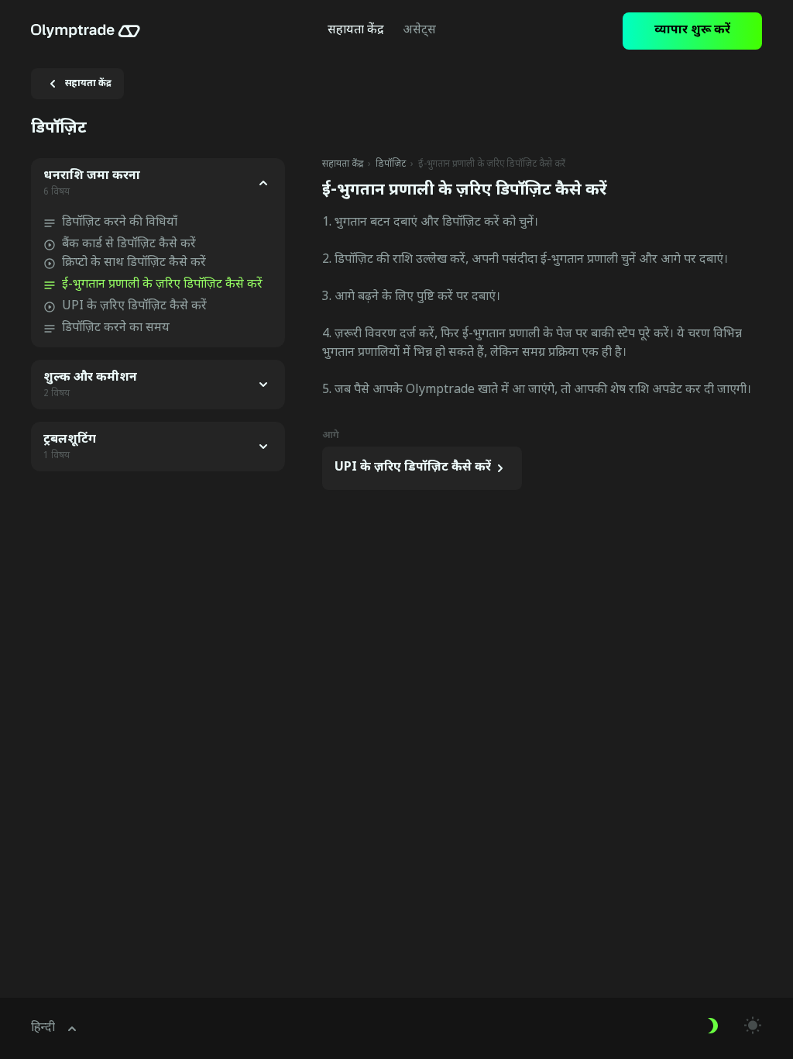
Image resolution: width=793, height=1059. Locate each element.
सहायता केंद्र (342, 164)
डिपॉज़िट (391, 164)
